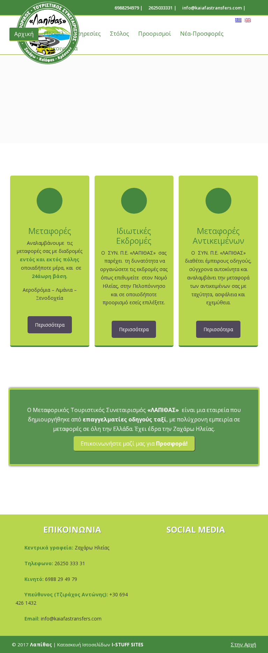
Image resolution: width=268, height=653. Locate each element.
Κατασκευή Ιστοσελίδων (100, 644)
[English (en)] (248, 19)
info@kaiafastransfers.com (212, 8)
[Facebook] (250, 8)
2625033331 (160, 8)
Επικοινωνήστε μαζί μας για (134, 443)
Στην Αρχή (243, 644)
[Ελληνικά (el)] (238, 19)
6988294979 (126, 8)
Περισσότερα (50, 324)
